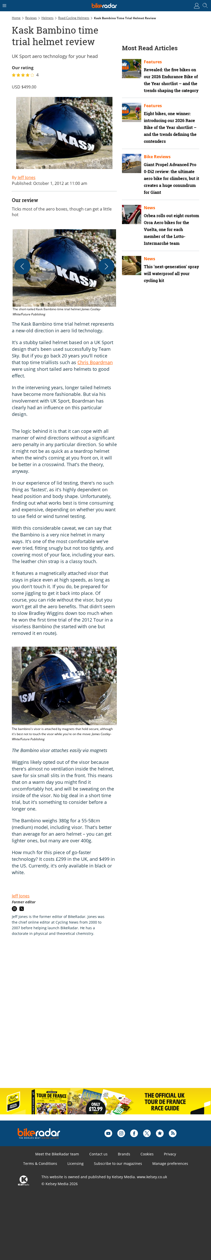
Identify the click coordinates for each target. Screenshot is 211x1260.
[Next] (106, 266)
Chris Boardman (95, 362)
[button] (64, 273)
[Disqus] (91, 1017)
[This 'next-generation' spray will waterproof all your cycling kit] (131, 265)
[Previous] (22, 266)
